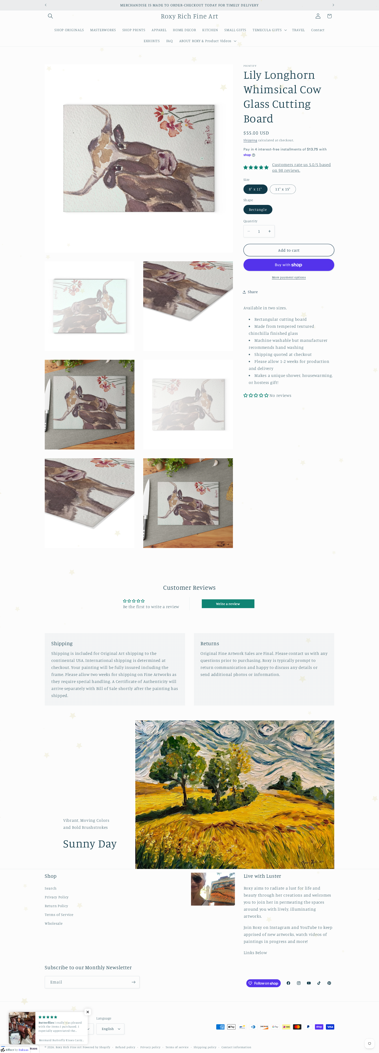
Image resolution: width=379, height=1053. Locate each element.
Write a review (228, 604)
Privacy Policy (57, 897)
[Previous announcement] (45, 5)
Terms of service (177, 1047)
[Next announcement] (333, 5)
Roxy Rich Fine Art (69, 1047)
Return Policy (56, 906)
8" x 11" (255, 189)
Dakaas (32, 1048)
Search (50, 888)
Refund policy (125, 1047)
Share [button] (253, 292)
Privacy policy (150, 1047)
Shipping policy (205, 1047)
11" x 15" (282, 189)
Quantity (250, 221)
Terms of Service (59, 914)
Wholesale (54, 923)
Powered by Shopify (96, 1047)
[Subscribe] (133, 982)
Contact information (236, 1047)
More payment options (289, 277)
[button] (50, 16)
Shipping (250, 140)
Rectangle (258, 209)
